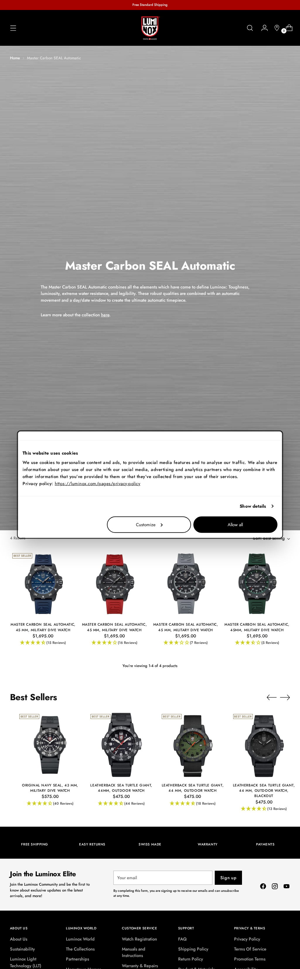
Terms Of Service (250, 949)
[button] (43, 642)
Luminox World (80, 939)
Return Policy (190, 959)
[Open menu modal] (13, 28)
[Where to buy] (274, 28)
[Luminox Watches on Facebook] (263, 887)
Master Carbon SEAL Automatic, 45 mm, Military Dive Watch (43, 627)
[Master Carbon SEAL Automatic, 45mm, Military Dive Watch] (257, 584)
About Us (18, 939)
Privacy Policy (247, 939)
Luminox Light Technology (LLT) (25, 962)
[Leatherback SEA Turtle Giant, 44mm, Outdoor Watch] (121, 745)
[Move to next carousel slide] (285, 697)
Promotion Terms (249, 959)
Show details (253, 506)
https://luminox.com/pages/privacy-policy (97, 483)
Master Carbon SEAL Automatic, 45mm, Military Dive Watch (256, 627)
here (105, 315)
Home (15, 58)
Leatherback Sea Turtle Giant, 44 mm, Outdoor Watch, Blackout (264, 791)
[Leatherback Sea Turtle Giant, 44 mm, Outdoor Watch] (192, 745)
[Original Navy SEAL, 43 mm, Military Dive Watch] (50, 745)
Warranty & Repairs (140, 966)
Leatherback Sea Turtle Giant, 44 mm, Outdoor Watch (193, 788)
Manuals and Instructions (133, 952)
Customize (146, 524)
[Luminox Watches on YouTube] (286, 887)
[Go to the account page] (262, 28)
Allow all (235, 524)
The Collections (80, 949)
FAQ (182, 939)
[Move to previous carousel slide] (272, 698)
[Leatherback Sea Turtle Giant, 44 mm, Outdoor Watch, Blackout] (264, 745)
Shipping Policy (193, 949)
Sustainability (22, 949)
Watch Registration (139, 939)
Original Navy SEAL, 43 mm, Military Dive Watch (50, 788)
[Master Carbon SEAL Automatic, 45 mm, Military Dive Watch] (43, 584)
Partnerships (77, 959)
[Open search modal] (250, 28)
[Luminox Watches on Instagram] (274, 887)
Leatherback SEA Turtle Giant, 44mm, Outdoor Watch (121, 788)
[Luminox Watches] (150, 28)
